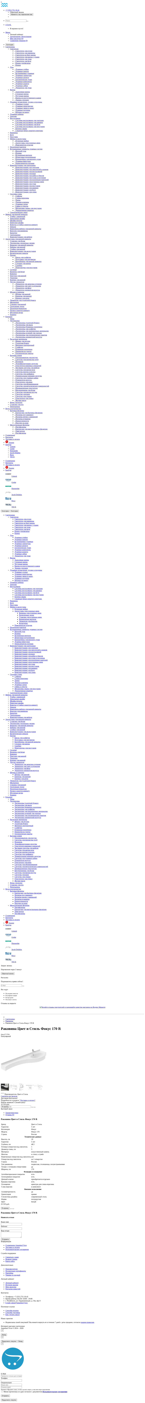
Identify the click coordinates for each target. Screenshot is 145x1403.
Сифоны (17, 676)
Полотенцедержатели (18, 308)
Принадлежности (21, 901)
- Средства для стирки (23, 396)
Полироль (18, 842)
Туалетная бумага (21, 824)
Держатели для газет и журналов (27, 766)
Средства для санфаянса (23, 854)
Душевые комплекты (22, 550)
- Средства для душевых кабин (26, 378)
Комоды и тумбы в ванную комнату (24, 225)
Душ (11, 67)
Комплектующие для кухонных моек (28, 662)
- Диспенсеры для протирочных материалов (31, 331)
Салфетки (18, 828)
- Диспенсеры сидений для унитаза (28, 333)
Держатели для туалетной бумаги (23, 300)
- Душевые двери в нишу (24, 108)
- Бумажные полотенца (23, 349)
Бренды (8, 445)
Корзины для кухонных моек (30, 613)
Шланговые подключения (24, 638)
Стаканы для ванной (18, 304)
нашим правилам (87, 1322)
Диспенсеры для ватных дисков (22, 243)
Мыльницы (14, 302)
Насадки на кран (20, 903)
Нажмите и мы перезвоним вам (21, 14)
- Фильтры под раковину (24, 415)
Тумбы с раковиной (17, 216)
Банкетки (13, 233)
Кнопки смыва (20, 597)
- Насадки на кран (21, 423)
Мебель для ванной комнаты (16, 214)
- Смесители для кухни (23, 51)
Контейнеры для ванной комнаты (27, 742)
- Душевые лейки (21, 86)
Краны (17, 533)
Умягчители (19, 911)
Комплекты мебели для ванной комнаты (25, 229)
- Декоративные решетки (24, 210)
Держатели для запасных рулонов (27, 764)
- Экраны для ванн (21, 100)
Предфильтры (19, 907)
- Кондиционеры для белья (24, 390)
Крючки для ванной (17, 280)
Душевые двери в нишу (23, 576)
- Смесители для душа (22, 59)
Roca (12, 455)
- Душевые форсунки (22, 161)
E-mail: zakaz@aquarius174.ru (16, 1303)
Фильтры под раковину (23, 895)
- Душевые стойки (21, 69)
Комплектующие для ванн (24, 654)
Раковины (14, 133)
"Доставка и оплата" (27, 1100)
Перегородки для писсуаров (25, 748)
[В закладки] (32, 1107)
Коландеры (23, 623)
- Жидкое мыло (20, 400)
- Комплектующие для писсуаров (27, 186)
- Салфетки (18, 347)
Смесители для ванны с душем (26, 525)
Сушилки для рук (17, 404)
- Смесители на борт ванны (25, 55)
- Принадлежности (21, 421)
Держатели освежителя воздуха (26, 770)
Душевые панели (21, 539)
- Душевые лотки (21, 204)
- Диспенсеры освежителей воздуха (28, 337)
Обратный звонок (8, 973)
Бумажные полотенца (22, 830)
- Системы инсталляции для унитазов (29, 120)
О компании (10, 435)
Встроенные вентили (22, 636)
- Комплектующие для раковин (26, 188)
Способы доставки (12, 1313)
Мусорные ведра (16, 313)
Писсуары (14, 137)
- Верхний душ (20, 151)
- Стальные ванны (21, 94)
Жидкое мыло (19, 881)
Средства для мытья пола (24, 850)
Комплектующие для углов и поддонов (29, 658)
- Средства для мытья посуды (25, 392)
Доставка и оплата (12, 439)
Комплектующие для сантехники (23, 165)
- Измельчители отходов (23, 145)
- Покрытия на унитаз (22, 351)
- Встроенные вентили (23, 155)
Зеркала (13, 227)
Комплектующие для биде (24, 670)
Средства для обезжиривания (25, 864)
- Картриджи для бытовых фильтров (28, 413)
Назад (4, 1335)
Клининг (8, 317)
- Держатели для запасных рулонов (28, 284)
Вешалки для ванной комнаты (21, 245)
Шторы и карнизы (17, 292)
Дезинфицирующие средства (25, 844)
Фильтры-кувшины (21, 899)
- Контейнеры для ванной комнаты (27, 261)
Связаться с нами (12, 1257)
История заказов (11, 1285)
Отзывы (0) (9, 1115)
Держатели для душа (22, 556)
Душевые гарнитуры (22, 544)
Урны (12, 319)
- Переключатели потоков (24, 163)
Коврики (13, 274)
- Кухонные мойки (21, 141)
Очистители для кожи (22, 862)
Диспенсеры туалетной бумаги (26, 803)
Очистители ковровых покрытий (27, 846)
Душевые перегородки (23, 574)
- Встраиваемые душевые (24, 73)
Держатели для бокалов (28, 621)
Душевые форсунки (22, 642)
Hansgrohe (14, 451)
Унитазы (13, 116)
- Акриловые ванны (22, 92)
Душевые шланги (21, 552)
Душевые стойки (21, 537)
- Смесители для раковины (24, 53)
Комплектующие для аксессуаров (23, 251)
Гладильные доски (17, 306)
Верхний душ (19, 631)
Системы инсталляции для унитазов (28, 589)
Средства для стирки (22, 877)
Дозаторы (13, 278)
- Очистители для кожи (23, 382)
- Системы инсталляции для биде (27, 124)
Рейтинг (4, 1226)
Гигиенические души (22, 548)
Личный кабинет (12, 1283)
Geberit (12, 447)
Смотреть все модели (9, 1096)
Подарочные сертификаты (15, 1271)
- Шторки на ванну (21, 112)
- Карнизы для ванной (23, 296)
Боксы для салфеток (22, 738)
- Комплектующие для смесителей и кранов (31, 169)
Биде (12, 135)
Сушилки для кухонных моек (30, 617)
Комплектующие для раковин (25, 668)
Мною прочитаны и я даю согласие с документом (35, 1392)
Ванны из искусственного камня (27, 566)
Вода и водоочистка (13, 409)
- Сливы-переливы (21, 198)
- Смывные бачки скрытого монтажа (28, 131)
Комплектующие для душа (24, 664)
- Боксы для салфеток (22, 257)
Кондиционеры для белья (24, 871)
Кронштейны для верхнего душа (27, 640)
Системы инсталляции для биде (26, 593)
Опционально (6, 1383)
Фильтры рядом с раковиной (25, 897)
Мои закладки (10, 1287)
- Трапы (17, 200)
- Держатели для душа (22, 88)
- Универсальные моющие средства (28, 376)
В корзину (5, 1107)
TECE (12, 457)
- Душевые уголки (21, 104)
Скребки (17, 746)
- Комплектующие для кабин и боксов (29, 176)
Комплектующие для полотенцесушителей (31, 660)
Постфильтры (19, 914)
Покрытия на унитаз (22, 832)
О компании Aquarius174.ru (16, 1245)
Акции (11, 443)
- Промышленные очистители (26, 388)
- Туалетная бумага (21, 343)
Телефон (4, 1378)
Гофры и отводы (20, 687)
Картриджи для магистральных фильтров (30, 909)
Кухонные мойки (21, 609)
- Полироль (18, 362)
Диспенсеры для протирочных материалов (31, 811)
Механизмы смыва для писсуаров (27, 689)
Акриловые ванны (21, 560)
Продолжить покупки (9, 1341)
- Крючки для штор (21, 298)
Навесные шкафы (17, 223)
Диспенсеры (15, 321)
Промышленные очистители (25, 869)
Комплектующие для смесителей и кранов (30, 650)
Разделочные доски (26, 615)
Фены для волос (16, 402)
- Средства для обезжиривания (26, 384)
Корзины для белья (17, 272)
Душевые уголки (21, 572)
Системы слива (16, 194)
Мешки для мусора (21, 822)
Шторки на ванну (21, 580)
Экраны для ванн (21, 568)
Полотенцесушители (18, 147)
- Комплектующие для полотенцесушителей (31, 180)
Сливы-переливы (21, 678)
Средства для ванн (21, 875)
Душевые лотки (20, 685)
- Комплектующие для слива (25, 192)
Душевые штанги (21, 546)
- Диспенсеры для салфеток (25, 329)
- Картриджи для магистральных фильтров (30, 429)
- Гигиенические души (23, 80)
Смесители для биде (22, 529)
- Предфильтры (20, 427)
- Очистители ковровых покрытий (27, 366)
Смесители (14, 49)
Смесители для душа (22, 527)
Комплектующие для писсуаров (26, 666)
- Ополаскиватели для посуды (26, 357)
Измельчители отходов (23, 625)
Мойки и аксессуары (18, 139)
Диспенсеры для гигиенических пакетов (30, 815)
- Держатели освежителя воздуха (27, 290)
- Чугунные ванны (21, 96)
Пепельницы (15, 407)
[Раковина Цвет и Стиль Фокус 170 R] (23, 1082)
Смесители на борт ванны (24, 523)
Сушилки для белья (17, 241)
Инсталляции (15, 118)
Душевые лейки (20, 554)
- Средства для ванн (22, 394)
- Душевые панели (21, 71)
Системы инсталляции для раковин (28, 591)
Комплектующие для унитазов (26, 648)
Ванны (12, 90)
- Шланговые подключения (25, 157)
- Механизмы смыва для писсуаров (28, 208)
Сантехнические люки (18, 212)
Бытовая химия (16, 355)
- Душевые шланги (21, 84)
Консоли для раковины (19, 231)
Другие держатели (17, 282)
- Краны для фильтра (22, 63)
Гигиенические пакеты (23, 834)
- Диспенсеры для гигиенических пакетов (30, 335)
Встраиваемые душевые (23, 542)
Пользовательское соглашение (17, 1249)
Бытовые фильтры (17, 411)
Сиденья (13, 270)
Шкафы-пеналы (16, 221)
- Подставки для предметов (25, 259)
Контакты (9, 437)
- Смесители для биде (22, 61)
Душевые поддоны (21, 578)
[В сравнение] (34, 1107)
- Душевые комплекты (23, 82)
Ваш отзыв (5, 1231)
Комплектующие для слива (24, 672)
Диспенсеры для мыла (23, 805)
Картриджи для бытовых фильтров (27, 893)
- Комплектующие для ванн (25, 174)
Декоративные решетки (23, 691)
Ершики (13, 315)
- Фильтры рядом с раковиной (26, 417)
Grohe (12, 449)
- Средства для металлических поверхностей (31, 386)
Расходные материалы (18, 339)
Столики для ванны (22, 744)
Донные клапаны (21, 683)
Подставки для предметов (24, 740)
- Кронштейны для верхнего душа (27, 159)
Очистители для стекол (23, 879)
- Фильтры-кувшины (22, 419)
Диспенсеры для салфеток (24, 809)
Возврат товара (11, 1259)
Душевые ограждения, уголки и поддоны (26, 102)
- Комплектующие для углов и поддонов (30, 178)
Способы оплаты (12, 1310)
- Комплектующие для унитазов (26, 167)
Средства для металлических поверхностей (31, 867)
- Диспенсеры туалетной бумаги (26, 323)
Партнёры (9, 1273)
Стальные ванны (21, 562)
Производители (11, 1269)
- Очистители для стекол (23, 398)
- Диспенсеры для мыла (23, 325)
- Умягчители (19, 431)
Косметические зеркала (19, 253)
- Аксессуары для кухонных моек (27, 143)
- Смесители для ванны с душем (26, 57)
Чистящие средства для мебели (26, 848)
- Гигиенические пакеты (23, 353)
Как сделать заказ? (12, 1315)
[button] (8, 25)
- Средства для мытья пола (24, 370)
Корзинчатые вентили (27, 619)
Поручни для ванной (18, 276)
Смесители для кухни (22, 519)
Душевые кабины (17, 114)
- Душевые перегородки (23, 106)
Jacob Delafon (15, 453)
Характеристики (11, 1113)
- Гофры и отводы (21, 206)
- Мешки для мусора (22, 341)
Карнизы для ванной (22, 777)
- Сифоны (18, 196)
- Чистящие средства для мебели (26, 368)
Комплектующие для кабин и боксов (28, 656)
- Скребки (18, 265)
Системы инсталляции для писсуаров (29, 595)
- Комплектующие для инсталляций (28, 171)
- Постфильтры (20, 433)
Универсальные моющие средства (27, 856)
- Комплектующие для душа (25, 184)
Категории (9, 45)
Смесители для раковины (24, 521)
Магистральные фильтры (19, 425)
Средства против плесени (24, 852)
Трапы (16, 681)
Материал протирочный (23, 826)
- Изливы (18, 153)
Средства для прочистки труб (25, 840)
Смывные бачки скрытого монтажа (28, 599)
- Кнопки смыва (20, 129)
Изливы (17, 634)
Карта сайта (10, 1261)
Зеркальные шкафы (17, 218)
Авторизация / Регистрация (20, 36)
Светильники (15, 235)
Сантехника (10, 47)
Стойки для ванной (17, 249)
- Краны (17, 65)
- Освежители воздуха (23, 380)
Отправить (5, 1239)
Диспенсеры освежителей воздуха (27, 817)
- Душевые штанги (21, 77)
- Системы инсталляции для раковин (28, 122)
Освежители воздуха (22, 860)
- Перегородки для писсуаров (25, 268)
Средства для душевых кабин (25, 858)
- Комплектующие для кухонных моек (29, 182)
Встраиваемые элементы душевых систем (26, 149)
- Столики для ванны (22, 263)
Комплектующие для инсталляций (27, 652)
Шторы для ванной (21, 775)
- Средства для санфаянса (24, 374)
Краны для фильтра (21, 531)
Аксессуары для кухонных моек (26, 611)
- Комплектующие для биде (25, 190)
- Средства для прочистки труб (26, 360)
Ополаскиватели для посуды (25, 838)
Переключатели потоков (23, 644)
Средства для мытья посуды (25, 873)
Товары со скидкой (12, 1275)
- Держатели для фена (22, 288)
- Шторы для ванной (22, 294)
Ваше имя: (5, 1222)
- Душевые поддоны (22, 110)
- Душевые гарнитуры (23, 75)
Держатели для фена (22, 768)
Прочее (13, 255)
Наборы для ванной (17, 247)
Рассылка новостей (12, 1289)
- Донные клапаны (21, 202)
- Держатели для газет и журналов (27, 286)
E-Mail (3, 1374)
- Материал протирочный (24, 345)
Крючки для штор (21, 779)
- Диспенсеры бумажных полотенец (28, 327)
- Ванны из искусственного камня (27, 98)
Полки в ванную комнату (20, 310)
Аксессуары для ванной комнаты (18, 239)
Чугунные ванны (21, 564)
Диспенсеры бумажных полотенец (27, 807)
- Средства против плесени (24, 372)
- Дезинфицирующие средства (26, 364)
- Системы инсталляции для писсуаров (29, 127)
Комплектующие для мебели (21, 237)
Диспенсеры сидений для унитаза (27, 813)
